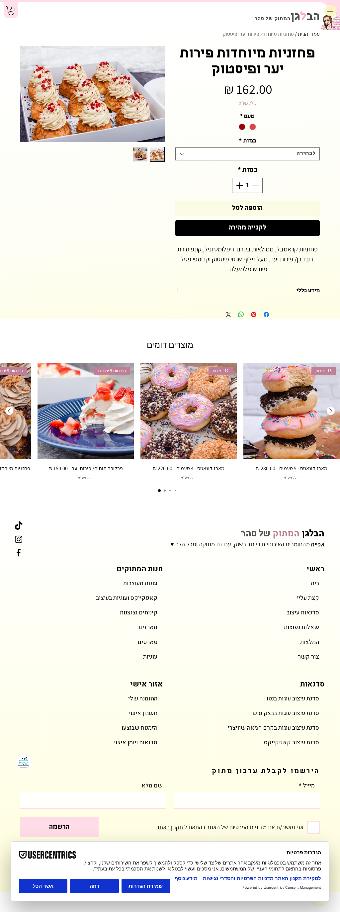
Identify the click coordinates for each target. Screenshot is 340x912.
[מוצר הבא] (9, 411)
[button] (11, 10)
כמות (247, 141)
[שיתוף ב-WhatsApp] (241, 315)
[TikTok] (19, 526)
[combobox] (247, 153)
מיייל (309, 786)
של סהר (282, 534)
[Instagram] (19, 539)
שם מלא (152, 786)
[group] (170, 422)
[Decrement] (256, 185)
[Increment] (238, 185)
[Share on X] (228, 315)
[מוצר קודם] (331, 411)
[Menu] (331, 10)
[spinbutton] (247, 185)
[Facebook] (19, 553)
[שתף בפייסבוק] (266, 315)
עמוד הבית (309, 34)
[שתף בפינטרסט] (254, 315)
